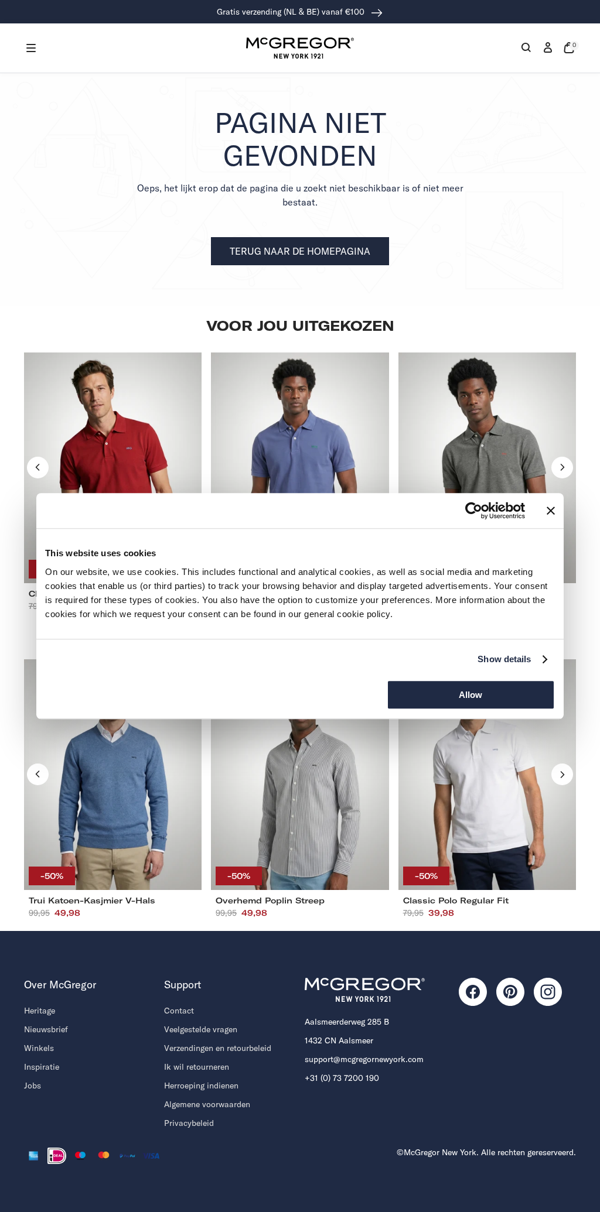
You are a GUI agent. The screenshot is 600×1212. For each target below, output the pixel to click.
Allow (470, 695)
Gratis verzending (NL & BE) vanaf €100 (292, 11)
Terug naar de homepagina (300, 251)
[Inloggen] (548, 48)
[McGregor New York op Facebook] (473, 992)
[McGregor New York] (300, 48)
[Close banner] (551, 510)
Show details (504, 659)
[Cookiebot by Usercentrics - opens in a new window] (473, 510)
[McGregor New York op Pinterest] (510, 992)
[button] (31, 48)
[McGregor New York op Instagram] (548, 992)
